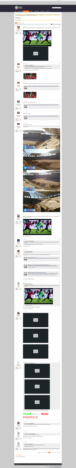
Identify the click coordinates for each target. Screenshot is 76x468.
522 (53, 452)
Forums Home (20, 11)
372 (43, 452)
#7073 (59, 239)
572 (55, 452)
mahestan (18, 445)
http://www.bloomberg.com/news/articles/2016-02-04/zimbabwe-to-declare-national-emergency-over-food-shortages (45, 258)
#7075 (59, 282)
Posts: (16, 32)
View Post (33, 65)
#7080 (59, 442)
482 (51, 452)
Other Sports (42, 11)
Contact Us (47, 11)
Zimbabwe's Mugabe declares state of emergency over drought (36, 272)
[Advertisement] (38, 3)
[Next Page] (57, 24)
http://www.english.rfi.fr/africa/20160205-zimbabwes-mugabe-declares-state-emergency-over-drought (43, 273)
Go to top (59, 464)
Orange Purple (17, 464)
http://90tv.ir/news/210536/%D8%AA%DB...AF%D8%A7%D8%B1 (34, 244)
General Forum (36, 11)
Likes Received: (17, 71)
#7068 (59, 82)
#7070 (59, 112)
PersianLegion (18, 424)
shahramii (18, 364)
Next (59, 452)
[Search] (60, 7)
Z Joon (18, 29)
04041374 (18, 66)
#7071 (59, 123)
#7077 (59, 361)
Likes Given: (17, 33)
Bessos (18, 285)
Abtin (18, 242)
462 (47, 452)
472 (49, 452)
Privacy (57, 464)
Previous (39, 452)
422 (45, 452)
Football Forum (25, 11)
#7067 (59, 63)
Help (50, 464)
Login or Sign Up (59, 0)
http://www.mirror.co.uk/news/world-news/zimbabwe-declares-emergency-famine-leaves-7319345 (42, 265)
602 (57, 452)
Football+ (31, 11)
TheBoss (18, 115)
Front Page (48, 464)
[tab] (16, 22)
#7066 (59, 26)
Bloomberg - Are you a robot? (32, 257)
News (16, 11)
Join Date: (17, 107)
